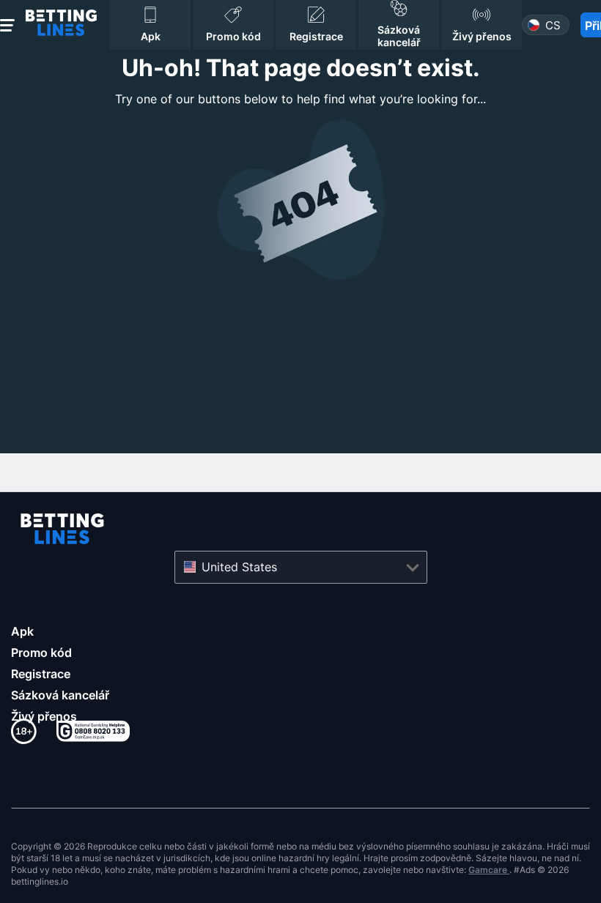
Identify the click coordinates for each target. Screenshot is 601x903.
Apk (22, 631)
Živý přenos (44, 716)
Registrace (40, 673)
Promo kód (41, 652)
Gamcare (488, 869)
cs (553, 25)
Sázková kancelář (60, 695)
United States (239, 567)
